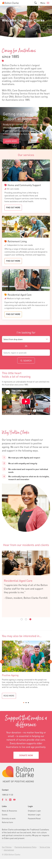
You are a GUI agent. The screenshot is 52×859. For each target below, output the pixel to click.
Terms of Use (45, 847)
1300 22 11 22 (7, 794)
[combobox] (26, 339)
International (9, 850)
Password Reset (34, 818)
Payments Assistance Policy (26, 847)
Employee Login (34, 811)
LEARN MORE (11, 141)
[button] (35, 3)
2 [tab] (26, 702)
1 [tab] (24, 702)
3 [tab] (28, 702)
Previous (2, 662)
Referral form (7, 822)
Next (50, 662)
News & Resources (9, 811)
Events (4, 814)
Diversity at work (8, 818)
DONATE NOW (26, 755)
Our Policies (6, 847)
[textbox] (26, 339)
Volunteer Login (34, 814)
